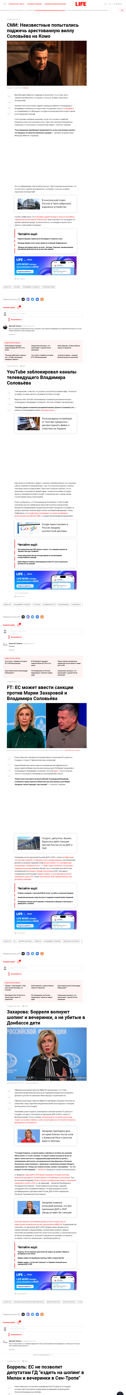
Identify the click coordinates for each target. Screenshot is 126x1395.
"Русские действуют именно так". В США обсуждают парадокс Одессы (15, 357)
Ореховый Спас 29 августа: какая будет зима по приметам (15, 997)
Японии (39, 871)
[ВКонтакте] (37, 299)
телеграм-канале (47, 410)
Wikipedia (26, 88)
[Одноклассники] (42, 299)
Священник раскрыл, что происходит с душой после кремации (41, 348)
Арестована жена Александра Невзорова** (16, 672)
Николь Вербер (20, 278)
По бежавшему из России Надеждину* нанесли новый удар (41, 673)
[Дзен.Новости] (23, 299)
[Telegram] (33, 299)
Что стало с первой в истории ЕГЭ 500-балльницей (42, 356)
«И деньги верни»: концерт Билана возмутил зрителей (68, 356)
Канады (32, 871)
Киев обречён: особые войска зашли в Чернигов (69, 347)
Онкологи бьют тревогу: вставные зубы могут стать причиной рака (68, 1377)
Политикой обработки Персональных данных (50, 10)
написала (42, 1169)
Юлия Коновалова (21, 1293)
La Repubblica (68, 108)
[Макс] (28, 299)
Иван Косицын (20, 596)
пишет (56, 771)
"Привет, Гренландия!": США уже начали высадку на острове (15, 988)
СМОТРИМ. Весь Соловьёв (72, 750)
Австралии (47, 871)
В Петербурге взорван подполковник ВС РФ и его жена (15, 348)
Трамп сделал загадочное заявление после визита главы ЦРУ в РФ (69, 663)
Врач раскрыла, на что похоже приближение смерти (16, 1367)
